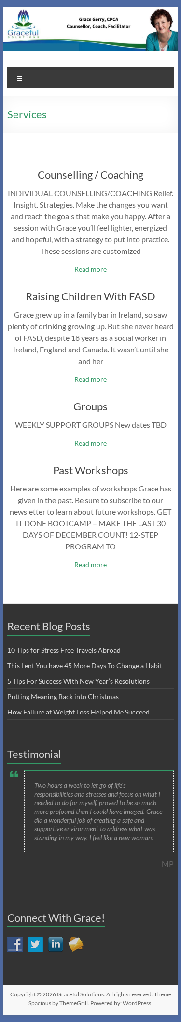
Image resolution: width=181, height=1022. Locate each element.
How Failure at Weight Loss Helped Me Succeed (78, 712)
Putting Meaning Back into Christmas (63, 696)
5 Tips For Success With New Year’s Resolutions (78, 681)
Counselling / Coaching (90, 174)
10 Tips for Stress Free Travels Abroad (64, 650)
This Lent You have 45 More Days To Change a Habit (84, 665)
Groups (90, 406)
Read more (90, 269)
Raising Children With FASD (90, 296)
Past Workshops (90, 469)
